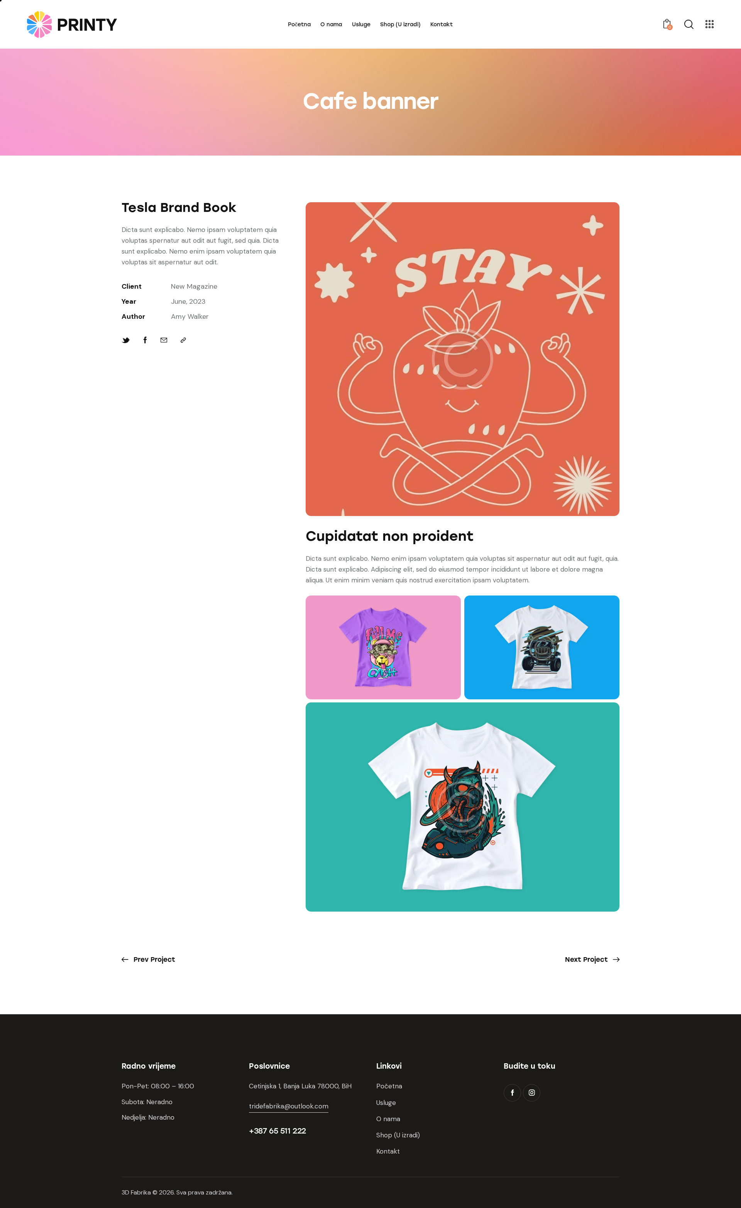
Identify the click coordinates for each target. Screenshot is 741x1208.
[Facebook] (145, 340)
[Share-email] (164, 340)
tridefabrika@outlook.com (288, 1106)
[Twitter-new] (126, 340)
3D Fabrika (136, 1192)
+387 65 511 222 (277, 1130)
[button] (183, 340)
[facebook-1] (512, 1092)
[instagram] (531, 1092)
